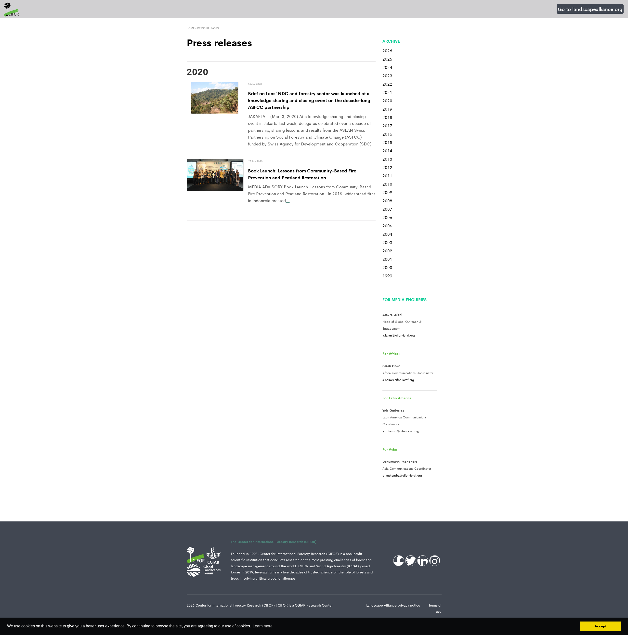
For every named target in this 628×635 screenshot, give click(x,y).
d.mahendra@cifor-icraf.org (402, 475)
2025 (387, 59)
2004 (387, 234)
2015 (387, 142)
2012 (387, 167)
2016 (387, 134)
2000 (387, 267)
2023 (387, 75)
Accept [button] (600, 626)
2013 (387, 159)
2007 (387, 209)
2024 (387, 67)
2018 (387, 117)
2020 (387, 101)
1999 (387, 276)
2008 (387, 201)
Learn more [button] (263, 626)
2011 (387, 176)
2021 (387, 92)
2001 (387, 259)
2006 (387, 217)
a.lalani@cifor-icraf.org (398, 335)
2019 (387, 109)
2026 (387, 50)
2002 (387, 251)
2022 (387, 84)
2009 (387, 192)
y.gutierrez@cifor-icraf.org (400, 430)
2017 (387, 126)
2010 (387, 184)
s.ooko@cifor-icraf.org (398, 379)
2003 (387, 242)
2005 (387, 226)
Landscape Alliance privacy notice (393, 605)
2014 (387, 151)
